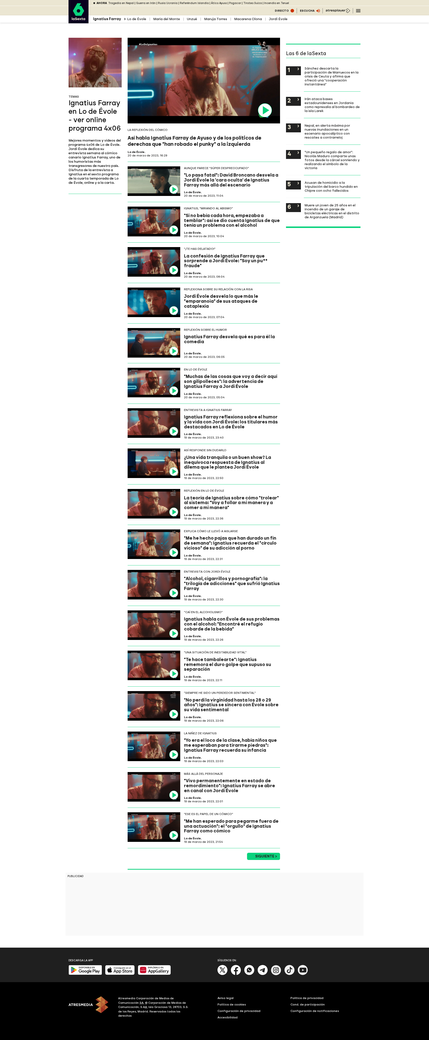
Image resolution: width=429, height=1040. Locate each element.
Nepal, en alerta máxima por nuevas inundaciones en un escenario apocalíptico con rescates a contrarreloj (327, 131)
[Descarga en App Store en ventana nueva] (120, 974)
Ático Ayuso (219, 3)
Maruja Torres (215, 19)
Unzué (192, 19)
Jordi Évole (278, 19)
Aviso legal (225, 998)
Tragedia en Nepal (121, 3)
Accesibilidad (227, 1017)
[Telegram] (262, 974)
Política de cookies (231, 1004)
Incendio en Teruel (276, 3)
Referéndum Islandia (194, 3)
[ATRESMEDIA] (90, 1007)
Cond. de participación (307, 1004)
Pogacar (235, 3)
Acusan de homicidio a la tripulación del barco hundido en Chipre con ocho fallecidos (331, 186)
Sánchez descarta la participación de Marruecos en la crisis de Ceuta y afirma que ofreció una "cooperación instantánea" (331, 76)
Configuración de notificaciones (314, 1011)
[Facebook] (236, 974)
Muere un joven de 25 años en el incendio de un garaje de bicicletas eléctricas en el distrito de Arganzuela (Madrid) (332, 211)
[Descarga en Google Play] (85, 974)
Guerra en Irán (146, 3)
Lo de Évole (136, 19)
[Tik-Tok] (289, 974)
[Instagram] (276, 974)
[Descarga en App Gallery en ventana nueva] (154, 974)
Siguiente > (266, 856)
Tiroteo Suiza (252, 3)
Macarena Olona (248, 19)
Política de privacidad (306, 998)
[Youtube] (303, 974)
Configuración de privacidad (238, 1011)
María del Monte (166, 19)
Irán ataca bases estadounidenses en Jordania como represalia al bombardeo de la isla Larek (332, 105)
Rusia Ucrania (168, 3)
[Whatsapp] (249, 974)
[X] (222, 974)
